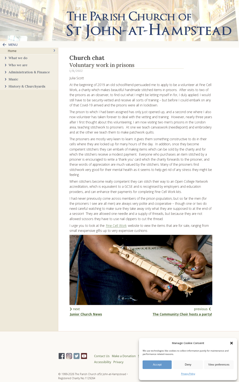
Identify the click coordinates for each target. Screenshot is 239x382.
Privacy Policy (188, 373)
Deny (188, 364)
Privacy (118, 362)
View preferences (218, 364)
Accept (157, 364)
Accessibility (102, 362)
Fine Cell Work (116, 225)
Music (13, 79)
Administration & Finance (29, 72)
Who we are (18, 65)
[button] (231, 343)
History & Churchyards (27, 86)
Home (12, 51)
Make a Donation (124, 356)
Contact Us (102, 356)
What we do (18, 58)
